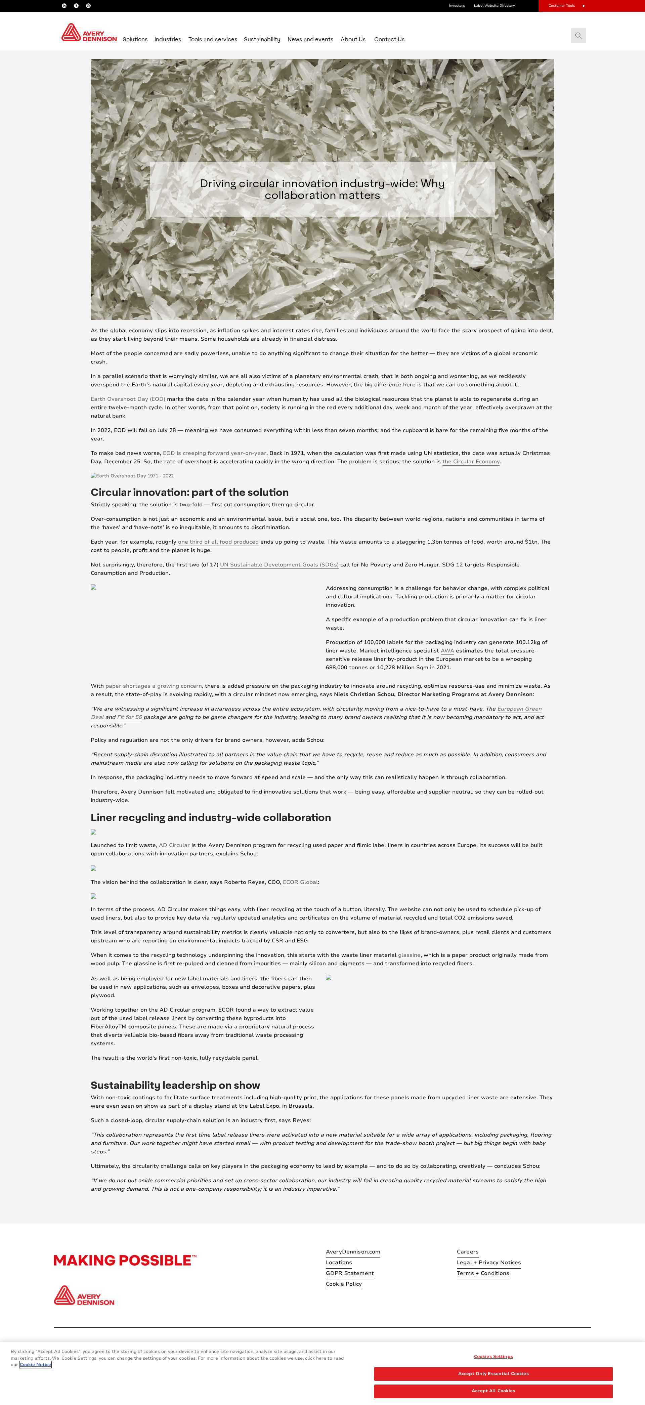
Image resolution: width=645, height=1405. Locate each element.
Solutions (135, 39)
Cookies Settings (493, 1357)
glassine (409, 955)
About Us (353, 39)
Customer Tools (562, 5)
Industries (168, 39)
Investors (457, 5)
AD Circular (174, 845)
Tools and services (213, 39)
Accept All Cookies (493, 1391)
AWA (447, 650)
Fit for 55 (129, 717)
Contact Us (389, 39)
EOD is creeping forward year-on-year (214, 453)
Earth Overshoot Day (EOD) (128, 399)
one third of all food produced (218, 542)
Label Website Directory (494, 5)
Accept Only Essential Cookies (493, 1374)
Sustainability (262, 39)
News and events (311, 39)
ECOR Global (300, 882)
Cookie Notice (35, 1365)
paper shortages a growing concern (153, 686)
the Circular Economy (471, 461)
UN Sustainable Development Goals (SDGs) (279, 564)
